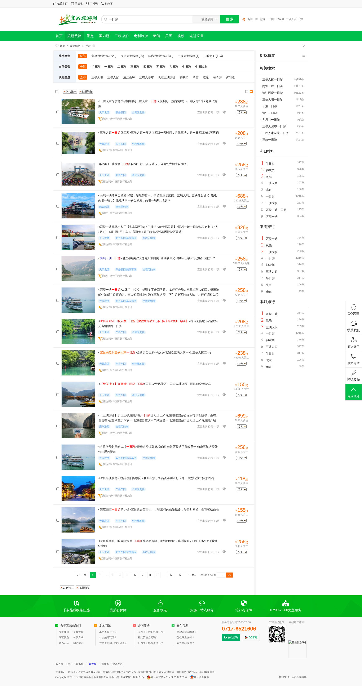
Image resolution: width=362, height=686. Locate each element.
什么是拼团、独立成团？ (113, 642)
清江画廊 (129, 77)
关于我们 (64, 632)
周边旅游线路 (132, 56)
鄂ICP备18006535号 (133, 677)
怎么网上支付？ (185, 637)
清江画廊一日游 (272, 92)
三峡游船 (213, 56)
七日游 (186, 66)
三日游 (134, 66)
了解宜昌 (78, 632)
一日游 (270, 19)
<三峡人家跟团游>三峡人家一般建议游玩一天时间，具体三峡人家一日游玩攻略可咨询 (158, 132)
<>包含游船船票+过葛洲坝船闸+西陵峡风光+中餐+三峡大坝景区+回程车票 (157, 258)
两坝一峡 (253, 19)
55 (170, 575)
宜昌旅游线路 (103, 56)
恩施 (262, 19)
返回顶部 (353, 396)
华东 (269, 291)
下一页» (191, 575)
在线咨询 (233, 637)
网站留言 (78, 642)
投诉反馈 (353, 380)
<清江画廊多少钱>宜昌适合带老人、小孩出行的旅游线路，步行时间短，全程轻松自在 (158, 509)
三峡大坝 (291, 19)
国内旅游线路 (160, 56)
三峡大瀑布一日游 (274, 126)
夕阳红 (230, 77)
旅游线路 (75, 45)
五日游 (160, 66)
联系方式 (64, 642)
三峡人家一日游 (272, 79)
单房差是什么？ (108, 632)
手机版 (79, 3)
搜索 (87, 45)
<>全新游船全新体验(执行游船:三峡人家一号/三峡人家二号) (154, 352)
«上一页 (81, 575)
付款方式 (78, 637)
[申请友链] (117, 664)
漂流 (206, 77)
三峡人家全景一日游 (275, 133)
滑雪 (196, 77)
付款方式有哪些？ (187, 632)
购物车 (109, 3)
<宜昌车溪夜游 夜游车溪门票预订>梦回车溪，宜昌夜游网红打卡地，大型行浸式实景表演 (156, 478)
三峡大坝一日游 (272, 99)
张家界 (280, 19)
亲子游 (217, 77)
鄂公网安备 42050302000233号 (169, 677)
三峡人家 (113, 77)
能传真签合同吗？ (148, 637)
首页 (62, 45)
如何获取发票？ (185, 642)
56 (179, 575)
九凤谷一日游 (271, 119)
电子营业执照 (201, 677)
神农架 (184, 77)
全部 (83, 56)
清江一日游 (269, 113)
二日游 (121, 66)
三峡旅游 (104, 664)
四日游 (147, 66)
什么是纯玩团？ (108, 637)
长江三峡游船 (167, 77)
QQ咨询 (353, 313)
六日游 (173, 66)
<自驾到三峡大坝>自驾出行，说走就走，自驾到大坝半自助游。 (144, 164)
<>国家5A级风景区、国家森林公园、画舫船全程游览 (154, 384)
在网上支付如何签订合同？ (152, 632)
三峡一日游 (269, 139)
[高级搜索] (242, 19)
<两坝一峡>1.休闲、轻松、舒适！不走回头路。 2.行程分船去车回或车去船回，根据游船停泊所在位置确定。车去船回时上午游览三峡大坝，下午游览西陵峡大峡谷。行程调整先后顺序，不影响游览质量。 (158, 294)
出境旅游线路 (188, 56)
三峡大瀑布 (146, 77)
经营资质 (64, 637)
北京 (300, 19)
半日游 (95, 66)
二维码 (94, 3)
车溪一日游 (269, 106)
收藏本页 (62, 3)
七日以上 (201, 66)
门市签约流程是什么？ (150, 642)
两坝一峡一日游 (272, 86)
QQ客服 (253, 637)
